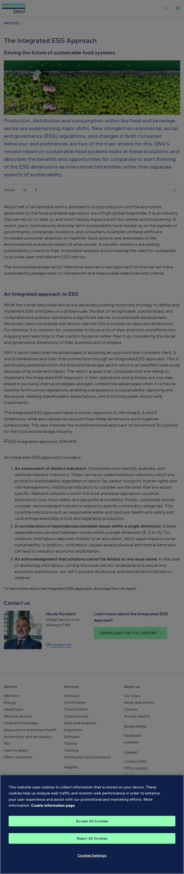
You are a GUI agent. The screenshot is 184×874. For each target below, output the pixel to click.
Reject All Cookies (92, 838)
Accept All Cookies (92, 821)
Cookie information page (53, 805)
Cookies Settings (92, 855)
